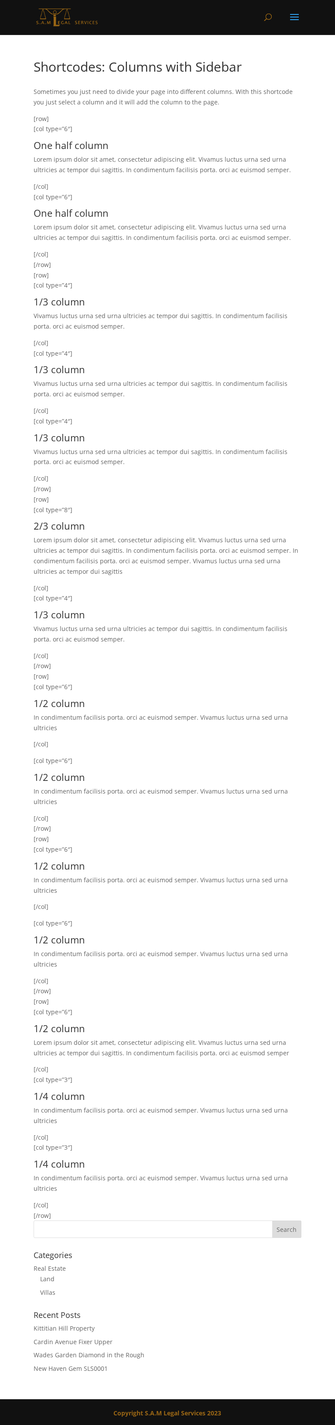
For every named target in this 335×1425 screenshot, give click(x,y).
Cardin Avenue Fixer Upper (73, 1342)
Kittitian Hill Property (64, 1328)
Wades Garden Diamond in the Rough (89, 1355)
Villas (47, 1292)
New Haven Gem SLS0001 (71, 1368)
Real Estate (50, 1268)
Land (47, 1279)
